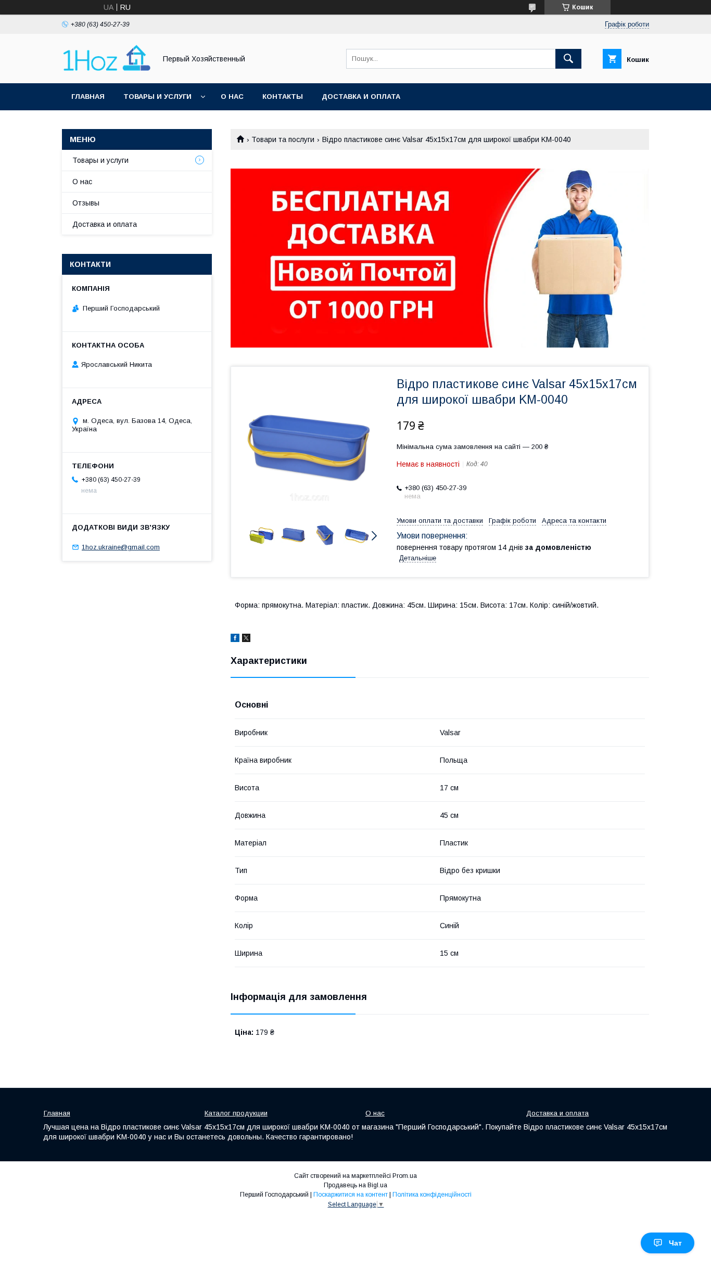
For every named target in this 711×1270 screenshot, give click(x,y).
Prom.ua (404, 1175)
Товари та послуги (282, 139)
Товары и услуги (157, 96)
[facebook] (235, 639)
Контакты (282, 96)
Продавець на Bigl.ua (355, 1185)
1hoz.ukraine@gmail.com (121, 547)
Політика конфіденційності (432, 1194)
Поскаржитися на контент (350, 1194)
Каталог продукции (236, 1113)
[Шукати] (568, 59)
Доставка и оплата (361, 96)
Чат (675, 1243)
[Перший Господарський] (106, 70)
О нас (232, 96)
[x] (246, 639)
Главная (88, 96)
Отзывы (85, 203)
